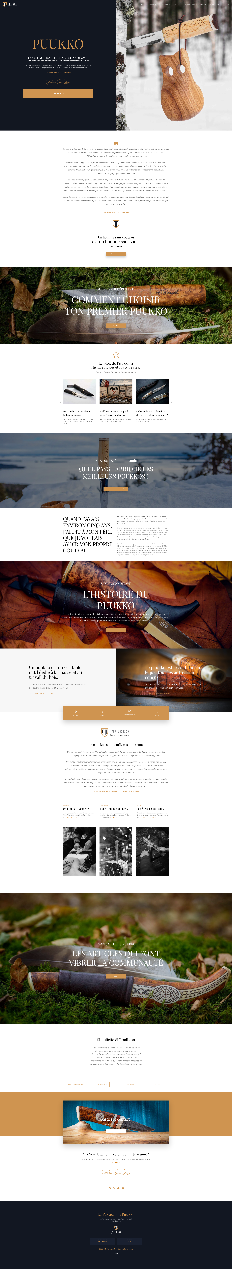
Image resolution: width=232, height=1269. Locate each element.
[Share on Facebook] (109, 1188)
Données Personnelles (125, 1249)
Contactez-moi (72, 817)
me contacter (114, 817)
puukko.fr (116, 1162)
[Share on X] (114, 1188)
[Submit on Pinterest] (118, 1188)
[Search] (224, 4)
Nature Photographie (150, 817)
